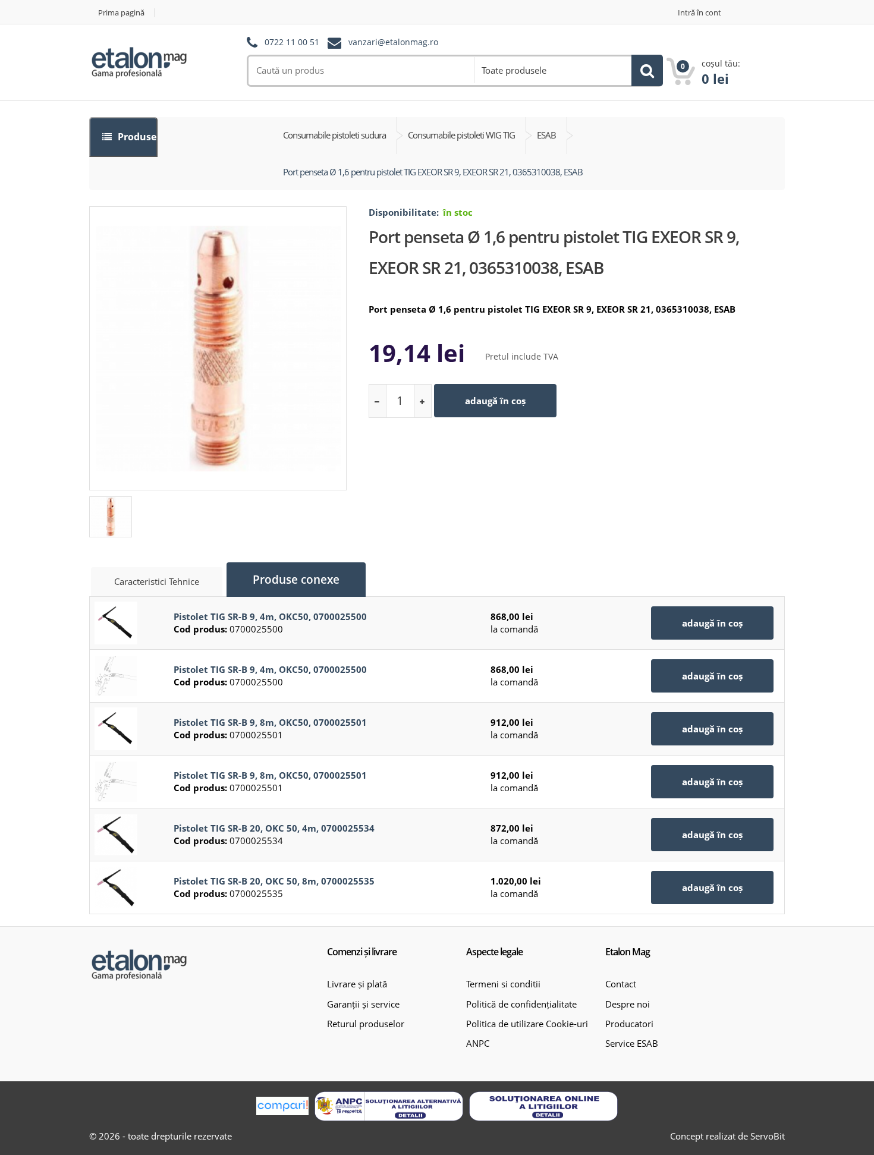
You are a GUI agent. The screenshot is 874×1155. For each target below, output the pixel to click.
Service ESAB (631, 1043)
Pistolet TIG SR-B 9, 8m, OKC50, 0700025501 (270, 722)
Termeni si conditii (503, 984)
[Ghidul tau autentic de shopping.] (282, 1106)
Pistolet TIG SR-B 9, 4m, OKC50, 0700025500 (270, 616)
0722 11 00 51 (292, 42)
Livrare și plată (357, 984)
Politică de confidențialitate (521, 1004)
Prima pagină (121, 12)
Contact (620, 984)
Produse (135, 136)
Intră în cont (699, 12)
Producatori (629, 1024)
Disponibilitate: (404, 212)
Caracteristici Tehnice (156, 581)
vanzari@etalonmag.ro (393, 42)
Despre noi (627, 1004)
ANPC (477, 1043)
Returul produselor (365, 1024)
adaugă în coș (495, 401)
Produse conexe (296, 579)
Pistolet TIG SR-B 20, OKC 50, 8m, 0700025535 (274, 881)
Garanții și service (363, 1004)
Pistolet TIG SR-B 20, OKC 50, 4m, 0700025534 (274, 828)
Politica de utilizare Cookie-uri (527, 1024)
